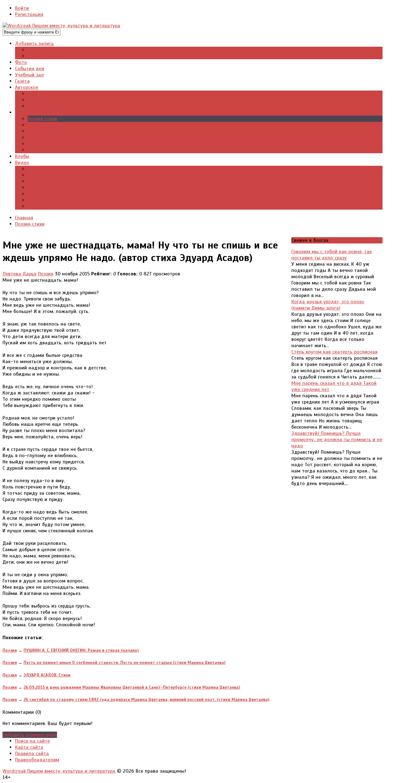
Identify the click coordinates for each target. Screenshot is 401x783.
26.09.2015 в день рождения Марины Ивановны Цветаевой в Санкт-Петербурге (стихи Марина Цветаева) (131, 687)
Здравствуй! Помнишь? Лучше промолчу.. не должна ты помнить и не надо (336, 439)
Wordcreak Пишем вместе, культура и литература (59, 771)
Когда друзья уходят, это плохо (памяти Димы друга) (327, 305)
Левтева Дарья (19, 274)
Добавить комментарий (30, 735)
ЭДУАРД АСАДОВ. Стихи (46, 675)
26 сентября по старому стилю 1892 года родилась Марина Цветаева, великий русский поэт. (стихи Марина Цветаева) (146, 699)
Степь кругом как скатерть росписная (334, 352)
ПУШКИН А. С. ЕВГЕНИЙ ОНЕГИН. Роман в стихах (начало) (81, 650)
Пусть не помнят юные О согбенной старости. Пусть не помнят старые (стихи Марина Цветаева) (124, 662)
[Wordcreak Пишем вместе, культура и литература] (61, 26)
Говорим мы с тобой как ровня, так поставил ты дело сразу (331, 254)
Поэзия (45, 274)
